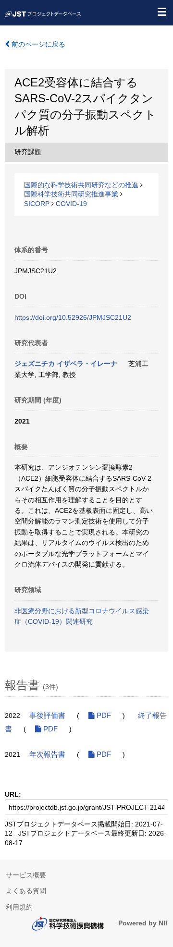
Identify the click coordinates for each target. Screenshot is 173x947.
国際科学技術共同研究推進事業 (71, 194)
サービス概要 (26, 875)
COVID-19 (71, 203)
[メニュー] (161, 11)
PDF (103, 715)
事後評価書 (47, 715)
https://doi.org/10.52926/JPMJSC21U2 (72, 317)
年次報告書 (47, 754)
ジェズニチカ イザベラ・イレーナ (65, 363)
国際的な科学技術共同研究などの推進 (81, 185)
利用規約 (19, 907)
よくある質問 (26, 891)
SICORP (36, 203)
